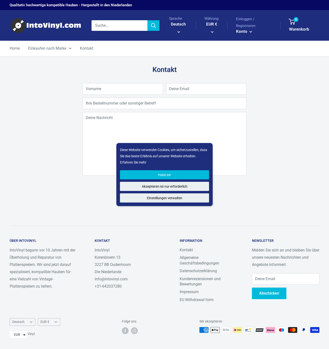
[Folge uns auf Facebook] (125, 330)
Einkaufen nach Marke (47, 48)
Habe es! (164, 175)
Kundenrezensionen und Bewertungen (200, 281)
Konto (242, 31)
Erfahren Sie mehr (133, 162)
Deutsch (18, 322)
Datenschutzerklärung (198, 271)
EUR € (44, 322)
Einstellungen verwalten (164, 198)
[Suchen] (153, 25)
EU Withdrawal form (197, 299)
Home (15, 48)
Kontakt (86, 48)
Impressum (189, 292)
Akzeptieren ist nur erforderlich (164, 186)
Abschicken (269, 293)
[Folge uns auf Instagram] (134, 330)
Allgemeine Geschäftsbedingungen (199, 260)
